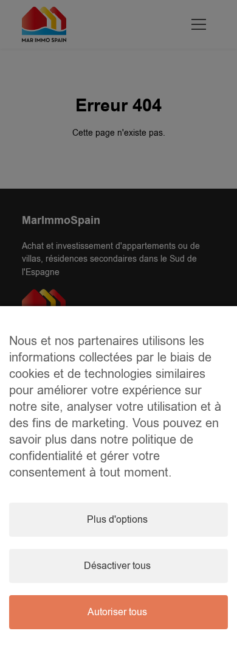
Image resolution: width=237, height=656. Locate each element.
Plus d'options (117, 519)
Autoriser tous (117, 612)
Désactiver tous (117, 566)
